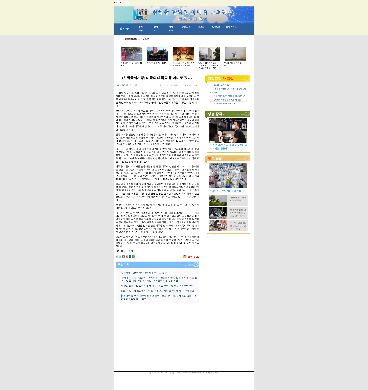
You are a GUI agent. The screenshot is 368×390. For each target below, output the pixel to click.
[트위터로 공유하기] (120, 256)
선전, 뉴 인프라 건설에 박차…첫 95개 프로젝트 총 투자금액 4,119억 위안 (157, 290)
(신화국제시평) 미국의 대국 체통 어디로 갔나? (143, 272)
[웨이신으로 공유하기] (133, 256)
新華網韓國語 (131, 39)
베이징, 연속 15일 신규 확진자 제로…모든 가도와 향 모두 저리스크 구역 (156, 285)
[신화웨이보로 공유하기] (117, 256)
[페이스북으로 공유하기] (123, 256)
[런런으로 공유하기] (130, 256)
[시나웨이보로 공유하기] (127, 256)
